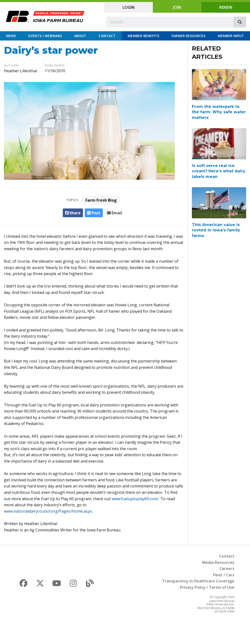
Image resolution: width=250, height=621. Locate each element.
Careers (226, 568)
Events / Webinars (45, 35)
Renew (225, 7)
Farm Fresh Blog (101, 200)
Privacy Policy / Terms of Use (207, 587)
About (80, 35)
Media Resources (218, 562)
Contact (107, 35)
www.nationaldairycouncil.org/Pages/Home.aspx (48, 511)
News (11, 35)
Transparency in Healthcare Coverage (198, 581)
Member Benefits (143, 35)
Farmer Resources (188, 35)
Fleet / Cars (223, 575)
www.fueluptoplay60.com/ (135, 498)
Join (177, 7)
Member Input (231, 35)
